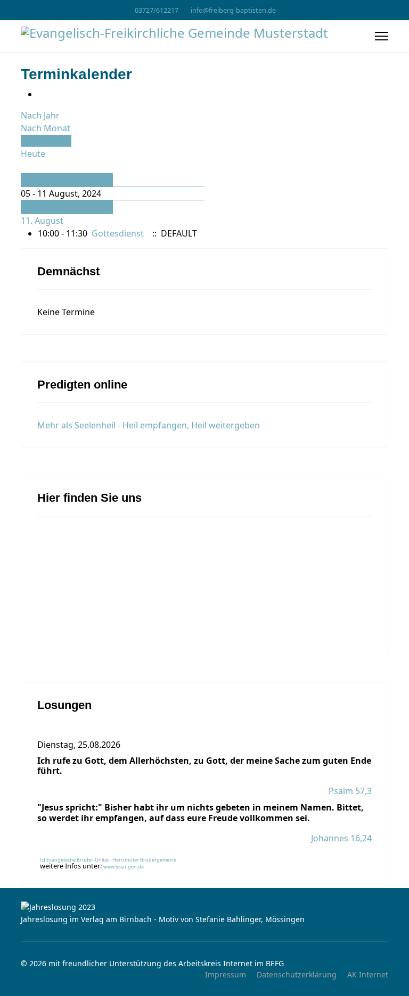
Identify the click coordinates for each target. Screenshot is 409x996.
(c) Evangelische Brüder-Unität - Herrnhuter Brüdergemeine (108, 859)
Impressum (225, 974)
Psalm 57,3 (350, 791)
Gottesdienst (118, 233)
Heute (33, 153)
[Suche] (24, 166)
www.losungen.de (123, 866)
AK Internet (367, 974)
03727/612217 (156, 10)
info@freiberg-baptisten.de (233, 10)
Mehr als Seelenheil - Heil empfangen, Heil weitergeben (148, 425)
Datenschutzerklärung (297, 974)
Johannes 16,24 (341, 838)
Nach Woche (46, 141)
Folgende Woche (54, 207)
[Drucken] (41, 94)
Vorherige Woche (56, 179)
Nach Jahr (40, 115)
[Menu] (381, 36)
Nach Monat (45, 128)
